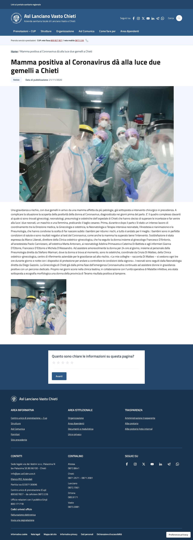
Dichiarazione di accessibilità (109, 534)
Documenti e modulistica (80, 429)
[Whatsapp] (162, 18)
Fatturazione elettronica (23, 514)
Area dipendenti (129, 31)
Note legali (35, 534)
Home (14, 51)
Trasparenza (133, 410)
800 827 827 (56, 40)
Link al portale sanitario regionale (26, 4)
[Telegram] (158, 18)
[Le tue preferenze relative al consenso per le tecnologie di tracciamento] (178, 535)
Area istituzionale (80, 410)
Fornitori (15, 434)
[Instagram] (138, 18)
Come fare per (107, 31)
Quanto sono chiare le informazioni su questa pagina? (93, 356)
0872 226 (79, 40)
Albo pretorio (131, 423)
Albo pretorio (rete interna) (138, 429)
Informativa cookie (19, 534)
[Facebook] (133, 18)
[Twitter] (143, 18)
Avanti (59, 376)
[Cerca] (179, 18)
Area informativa (22, 410)
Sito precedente (19, 440)
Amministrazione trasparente (140, 418)
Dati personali (87, 534)
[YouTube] (148, 18)
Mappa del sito (50, 534)
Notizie (16, 79)
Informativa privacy (68, 534)
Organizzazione (65, 31)
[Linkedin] (153, 18)
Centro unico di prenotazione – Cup (29, 418)
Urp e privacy (74, 434)
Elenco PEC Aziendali (21, 479)
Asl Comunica (86, 31)
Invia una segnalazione (22, 520)
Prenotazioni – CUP (24, 31)
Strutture (46, 31)
